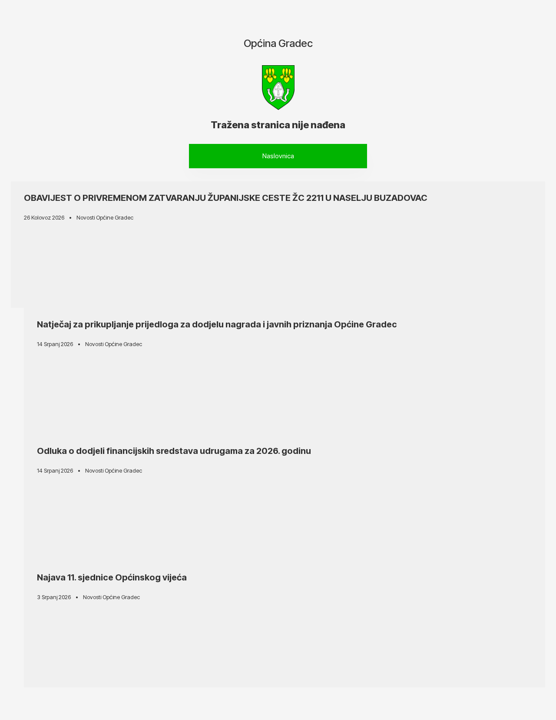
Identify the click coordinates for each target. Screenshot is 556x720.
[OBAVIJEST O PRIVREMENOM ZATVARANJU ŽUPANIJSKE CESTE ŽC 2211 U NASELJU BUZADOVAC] (278, 244)
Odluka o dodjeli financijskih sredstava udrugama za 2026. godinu (174, 451)
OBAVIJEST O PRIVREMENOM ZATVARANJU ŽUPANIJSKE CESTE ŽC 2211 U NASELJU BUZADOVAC (225, 198)
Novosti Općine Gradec (104, 217)
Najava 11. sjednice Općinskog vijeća (112, 577)
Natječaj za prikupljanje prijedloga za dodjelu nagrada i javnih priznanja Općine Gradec (217, 324)
